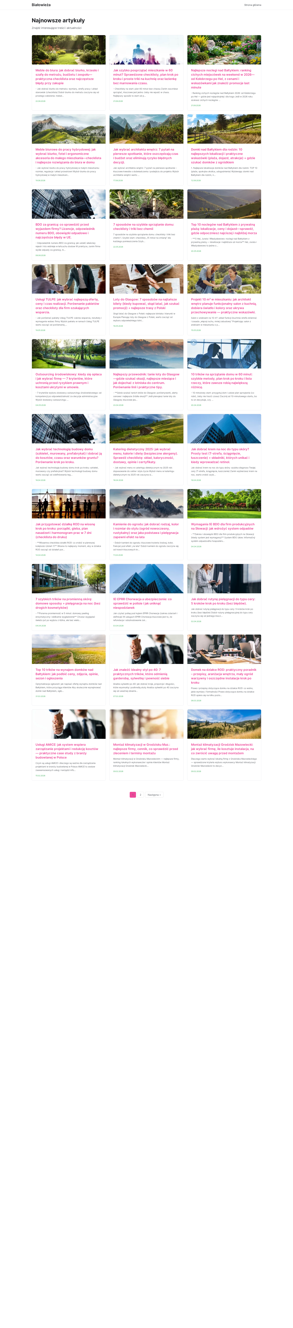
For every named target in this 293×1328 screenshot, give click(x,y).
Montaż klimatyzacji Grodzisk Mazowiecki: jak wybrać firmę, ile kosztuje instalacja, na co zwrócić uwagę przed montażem (222, 749)
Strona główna (252, 4)
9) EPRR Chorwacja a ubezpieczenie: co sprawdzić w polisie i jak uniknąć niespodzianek (142, 603)
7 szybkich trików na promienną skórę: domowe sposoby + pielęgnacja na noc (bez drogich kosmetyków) (68, 603)
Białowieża (41, 5)
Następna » (154, 794)
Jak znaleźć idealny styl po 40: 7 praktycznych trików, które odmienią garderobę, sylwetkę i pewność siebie (141, 674)
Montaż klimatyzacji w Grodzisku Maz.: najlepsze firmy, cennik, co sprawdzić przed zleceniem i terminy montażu (145, 749)
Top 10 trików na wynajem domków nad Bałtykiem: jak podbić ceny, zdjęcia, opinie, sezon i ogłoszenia (67, 674)
